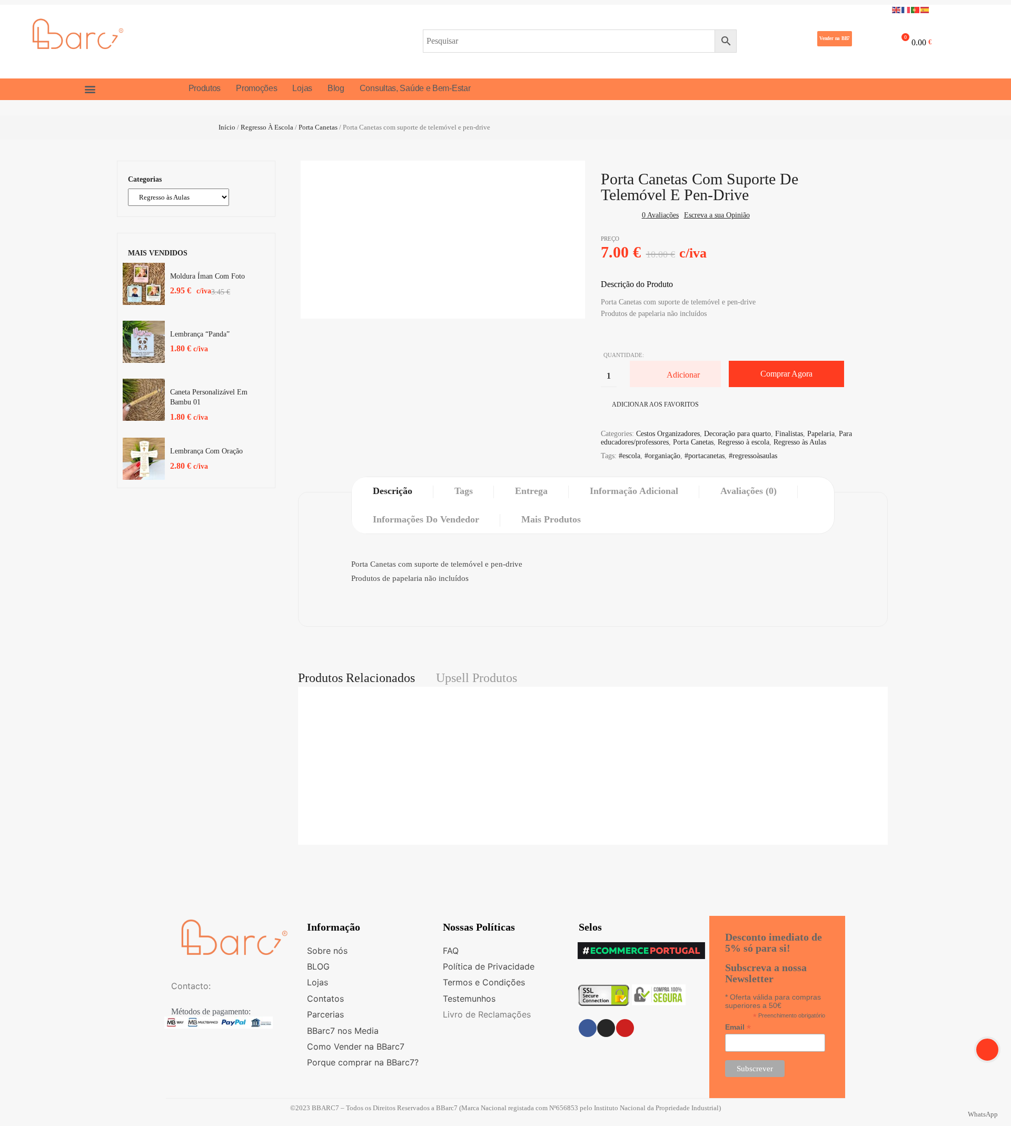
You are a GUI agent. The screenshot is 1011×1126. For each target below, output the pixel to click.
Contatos (325, 998)
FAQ (451, 950)
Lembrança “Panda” (200, 334)
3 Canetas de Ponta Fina (592, 776)
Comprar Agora (786, 373)
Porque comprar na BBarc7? (363, 1062)
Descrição (392, 491)
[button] (834, 38)
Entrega (531, 491)
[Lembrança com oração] (144, 459)
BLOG (318, 966)
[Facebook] (588, 1028)
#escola (629, 456)
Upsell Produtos (476, 678)
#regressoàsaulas (753, 456)
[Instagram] (606, 1028)
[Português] (915, 9)
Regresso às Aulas (800, 442)
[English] (896, 9)
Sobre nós (327, 950)
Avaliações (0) (748, 491)
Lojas (317, 982)
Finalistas (789, 434)
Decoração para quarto (737, 434)
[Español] (925, 9)
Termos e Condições (484, 982)
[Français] (906, 9)
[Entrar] (868, 40)
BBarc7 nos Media (343, 1030)
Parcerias (325, 1014)
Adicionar (683, 374)
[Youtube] (625, 1028)
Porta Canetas (318, 127)
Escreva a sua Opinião (717, 215)
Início (227, 127)
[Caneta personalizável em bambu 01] (144, 400)
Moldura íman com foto (207, 276)
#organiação (662, 456)
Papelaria (821, 434)
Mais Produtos (551, 519)
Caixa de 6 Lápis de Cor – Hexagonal (593, 716)
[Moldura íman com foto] (144, 284)
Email (738, 1027)
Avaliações (660, 215)
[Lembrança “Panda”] (144, 342)
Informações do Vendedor (426, 519)
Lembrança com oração (206, 451)
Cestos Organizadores (668, 434)
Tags (463, 491)
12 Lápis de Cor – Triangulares (593, 836)
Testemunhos (469, 998)
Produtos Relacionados (356, 678)
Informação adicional (634, 491)
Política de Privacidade (488, 966)
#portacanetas (705, 456)
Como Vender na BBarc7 (355, 1046)
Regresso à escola (267, 127)
